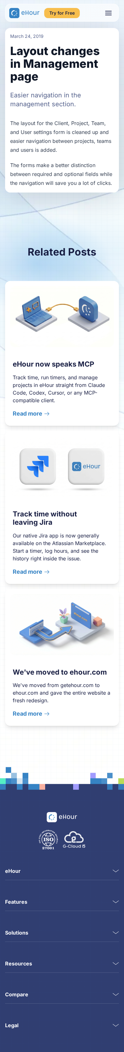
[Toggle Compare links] (116, 994)
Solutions (16, 932)
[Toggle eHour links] (116, 871)
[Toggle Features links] (116, 901)
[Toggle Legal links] (116, 1025)
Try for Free (62, 13)
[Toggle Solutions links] (116, 932)
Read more (27, 413)
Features (16, 902)
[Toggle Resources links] (116, 963)
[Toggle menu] (108, 13)
